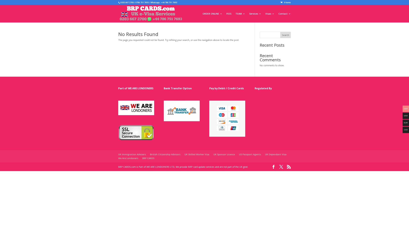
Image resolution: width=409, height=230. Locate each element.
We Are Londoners (128, 158)
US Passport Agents (250, 154)
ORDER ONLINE (211, 14)
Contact (283, 14)
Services (253, 14)
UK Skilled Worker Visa (197, 154)
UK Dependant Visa (275, 154)
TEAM (238, 14)
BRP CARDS (148, 158)
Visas (268, 14)
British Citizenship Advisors (165, 154)
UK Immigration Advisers (132, 154)
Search (285, 35)
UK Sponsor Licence (224, 154)
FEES (228, 14)
